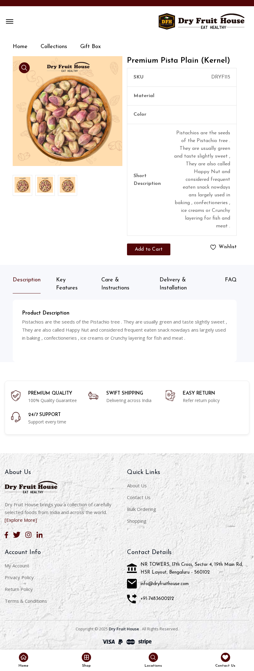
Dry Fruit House (124, 629)
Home (20, 47)
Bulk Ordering (141, 509)
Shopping (137, 521)
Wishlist (228, 246)
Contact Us (139, 497)
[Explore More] (21, 520)
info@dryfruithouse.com (165, 584)
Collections (54, 47)
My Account (17, 565)
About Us (137, 485)
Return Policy (19, 589)
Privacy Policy (19, 577)
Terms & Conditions (26, 601)
